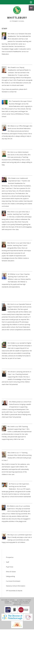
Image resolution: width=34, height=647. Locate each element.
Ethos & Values (11, 572)
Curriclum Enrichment (13, 581)
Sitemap (7, 601)
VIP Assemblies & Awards (14, 591)
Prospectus (9, 557)
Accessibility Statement (24, 600)
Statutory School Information (15, 586)
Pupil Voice (9, 567)
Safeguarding (10, 576)
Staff (7, 562)
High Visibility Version (7, 600)
